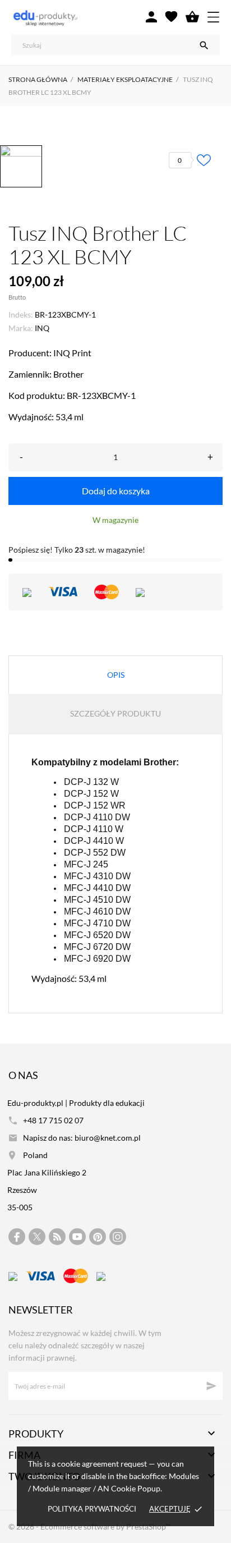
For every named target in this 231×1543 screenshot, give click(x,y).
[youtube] (77, 1236)
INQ (42, 328)
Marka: (20, 328)
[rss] (57, 1237)
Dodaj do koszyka (116, 490)
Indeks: (20, 314)
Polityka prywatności (92, 1508)
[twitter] (37, 1237)
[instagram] (118, 1237)
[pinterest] (98, 1237)
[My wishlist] (171, 17)
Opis (115, 674)
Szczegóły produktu (115, 713)
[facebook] (17, 1237)
